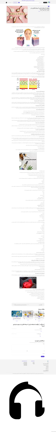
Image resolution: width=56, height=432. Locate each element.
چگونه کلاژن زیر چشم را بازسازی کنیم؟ (40, 61)
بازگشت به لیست (28, 304)
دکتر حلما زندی (45, 11)
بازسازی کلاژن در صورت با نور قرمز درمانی (40, 68)
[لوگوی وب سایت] (49, 2)
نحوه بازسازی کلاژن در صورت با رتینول (40, 63)
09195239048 (47, 368)
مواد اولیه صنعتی (25, 364)
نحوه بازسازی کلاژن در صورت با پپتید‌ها (40, 64)
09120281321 (47, 367)
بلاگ (48, 6)
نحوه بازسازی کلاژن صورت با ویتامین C (40, 65)
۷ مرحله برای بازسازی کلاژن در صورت (41, 62)
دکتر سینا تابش (39, 333)
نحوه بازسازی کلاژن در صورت (41, 56)
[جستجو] (19, 2)
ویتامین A (39, 233)
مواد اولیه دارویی (25, 363)
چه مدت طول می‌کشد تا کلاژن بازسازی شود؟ (39, 60)
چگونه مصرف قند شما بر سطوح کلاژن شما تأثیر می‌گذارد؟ (38, 67)
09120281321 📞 (15, 2)
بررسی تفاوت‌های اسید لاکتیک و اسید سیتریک (39, 318)
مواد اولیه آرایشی (25, 362)
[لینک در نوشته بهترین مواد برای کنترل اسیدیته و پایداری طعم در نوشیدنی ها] (17, 314)
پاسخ (41, 331)
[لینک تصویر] (47, 361)
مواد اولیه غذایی (25, 365)
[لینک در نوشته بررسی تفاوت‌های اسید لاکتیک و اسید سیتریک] (39, 314)
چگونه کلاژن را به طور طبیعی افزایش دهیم (39, 59)
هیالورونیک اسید (35, 149)
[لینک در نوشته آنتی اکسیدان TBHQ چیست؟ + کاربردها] (28, 314)
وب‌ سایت (43, 353)
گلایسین (40, 198)
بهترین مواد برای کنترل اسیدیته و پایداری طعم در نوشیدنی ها (16, 318)
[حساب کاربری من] (12, 2)
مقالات (33, 363)
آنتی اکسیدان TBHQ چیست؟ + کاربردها (28, 317)
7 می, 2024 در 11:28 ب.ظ (14, 328)
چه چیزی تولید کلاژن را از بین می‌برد (40, 58)
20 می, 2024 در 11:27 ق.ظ (14, 333)
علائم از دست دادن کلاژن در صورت (40, 57)
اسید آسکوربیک (28, 112)
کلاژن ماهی (39, 205)
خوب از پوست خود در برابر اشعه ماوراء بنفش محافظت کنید (39, 66)
